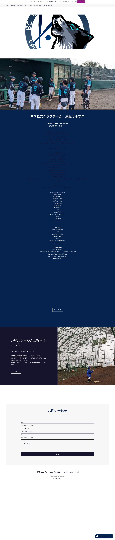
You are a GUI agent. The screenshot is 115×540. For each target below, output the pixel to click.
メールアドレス (25, 428)
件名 (22, 434)
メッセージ (24, 440)
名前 (22, 422)
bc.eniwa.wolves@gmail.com (58, 476)
